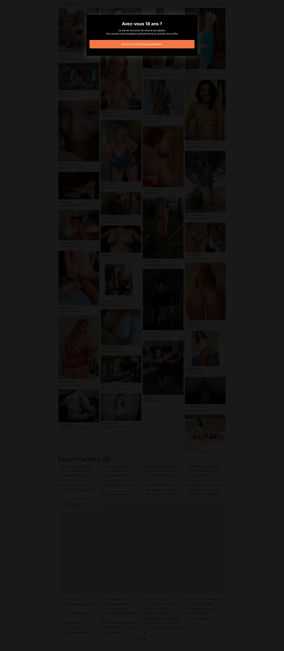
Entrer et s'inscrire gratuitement (142, 44)
